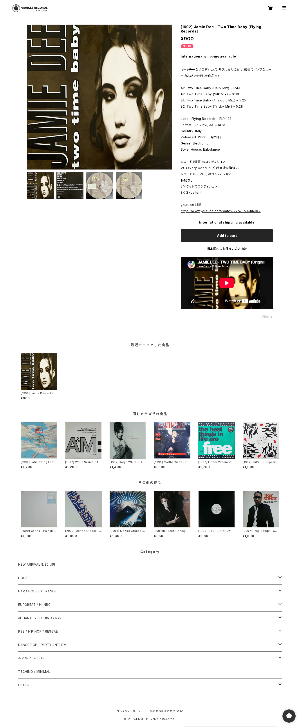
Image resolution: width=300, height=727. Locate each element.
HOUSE (24, 578)
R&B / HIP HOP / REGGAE (38, 631)
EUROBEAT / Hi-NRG (34, 604)
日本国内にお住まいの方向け (227, 249)
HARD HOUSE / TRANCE (37, 591)
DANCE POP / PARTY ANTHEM (42, 645)
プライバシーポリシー (130, 711)
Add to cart (227, 235)
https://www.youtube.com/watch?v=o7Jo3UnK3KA (220, 211)
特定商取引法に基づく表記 (166, 711)
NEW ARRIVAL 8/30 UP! (36, 564)
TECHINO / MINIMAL (34, 671)
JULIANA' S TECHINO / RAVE (41, 618)
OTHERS (25, 685)
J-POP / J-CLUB (31, 658)
